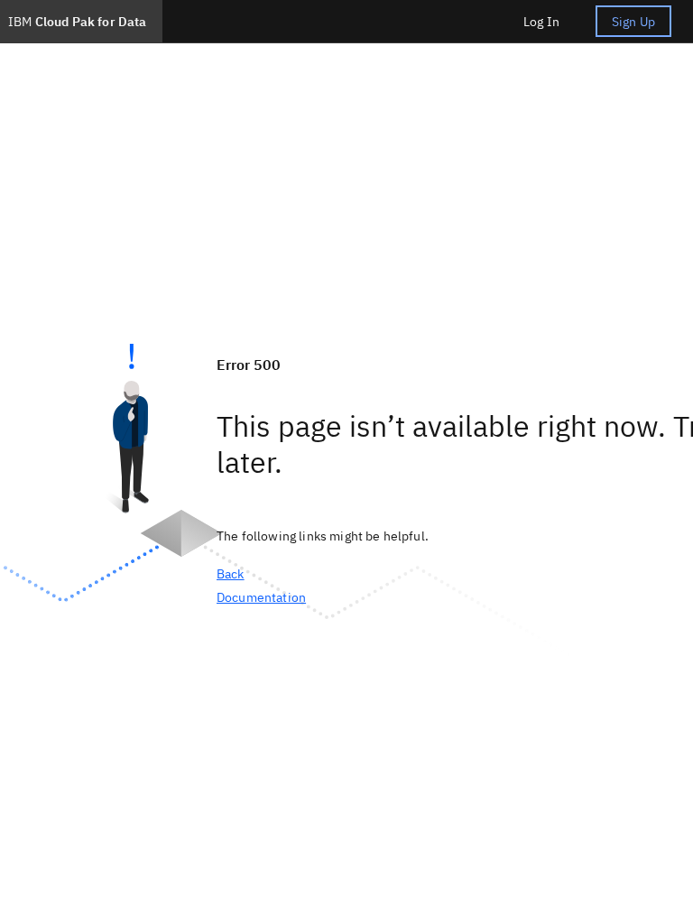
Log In (541, 21)
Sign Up (633, 22)
